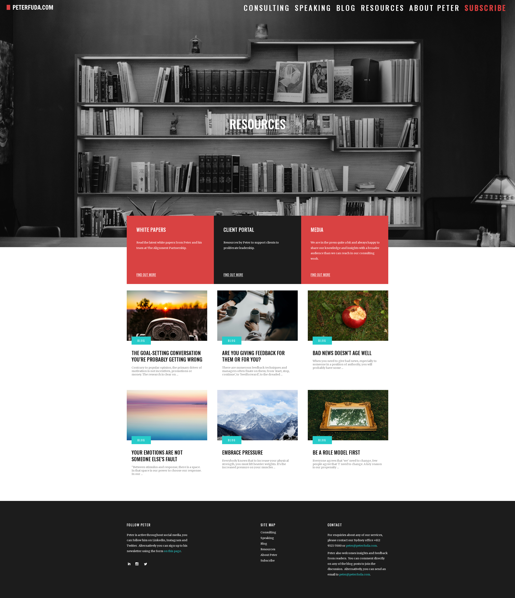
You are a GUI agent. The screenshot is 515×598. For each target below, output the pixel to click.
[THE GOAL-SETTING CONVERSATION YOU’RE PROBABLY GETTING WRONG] (167, 315)
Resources (268, 549)
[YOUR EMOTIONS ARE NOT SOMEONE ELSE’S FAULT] (167, 415)
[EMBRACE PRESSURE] (257, 415)
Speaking (267, 538)
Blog (264, 543)
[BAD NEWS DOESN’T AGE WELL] (348, 315)
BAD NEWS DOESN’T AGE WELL (342, 353)
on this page (172, 551)
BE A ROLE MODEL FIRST (336, 452)
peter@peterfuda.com (361, 545)
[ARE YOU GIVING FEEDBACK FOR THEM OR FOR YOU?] (257, 315)
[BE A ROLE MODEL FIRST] (348, 415)
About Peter (269, 555)
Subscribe (268, 560)
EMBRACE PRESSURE (242, 452)
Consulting (268, 532)
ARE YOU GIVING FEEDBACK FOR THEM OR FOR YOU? (253, 356)
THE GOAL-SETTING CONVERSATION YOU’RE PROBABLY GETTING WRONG (167, 356)
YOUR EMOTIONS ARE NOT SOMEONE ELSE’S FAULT (157, 456)
